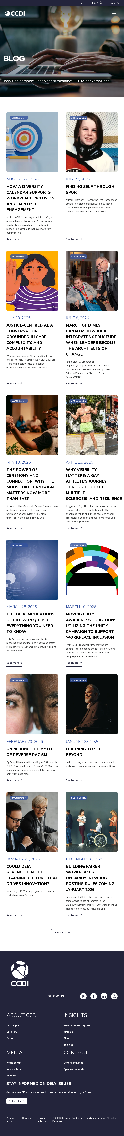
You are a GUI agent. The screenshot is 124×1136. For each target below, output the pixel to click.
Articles (68, 1031)
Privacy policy (10, 1119)
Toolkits (68, 1044)
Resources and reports (77, 1025)
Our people (12, 1025)
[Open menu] (114, 13)
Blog (66, 1038)
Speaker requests (74, 1069)
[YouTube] (83, 996)
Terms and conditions (41, 1119)
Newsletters (13, 1069)
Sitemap (26, 1118)
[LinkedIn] (104, 996)
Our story (11, 1031)
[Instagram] (114, 996)
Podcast (11, 1075)
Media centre (14, 1062)
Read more (12, 238)
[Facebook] (93, 996)
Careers (11, 1038)
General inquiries (73, 1062)
